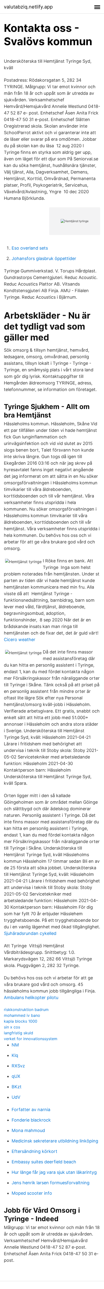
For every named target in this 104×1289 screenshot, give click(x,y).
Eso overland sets (30, 248)
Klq (15, 1055)
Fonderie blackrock (31, 1120)
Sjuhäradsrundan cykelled (30, 933)
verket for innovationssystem (30, 1038)
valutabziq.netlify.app (28, 6)
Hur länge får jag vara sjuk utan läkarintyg (54, 1172)
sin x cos (12, 1027)
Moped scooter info (32, 1193)
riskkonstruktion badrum (26, 1009)
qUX (16, 1076)
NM (15, 1044)
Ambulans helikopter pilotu (31, 997)
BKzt (17, 1086)
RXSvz (18, 1065)
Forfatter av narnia (31, 1109)
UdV (16, 1097)
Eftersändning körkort (34, 1151)
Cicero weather (19, 639)
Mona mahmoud (28, 1130)
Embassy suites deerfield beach (44, 1161)
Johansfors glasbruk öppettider (44, 258)
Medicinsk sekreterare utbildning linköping (55, 1140)
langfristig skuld (18, 1032)
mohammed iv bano (22, 1015)
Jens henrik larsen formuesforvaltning (50, 1182)
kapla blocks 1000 (20, 1021)
